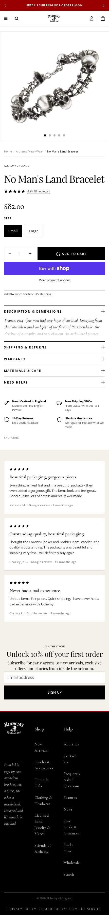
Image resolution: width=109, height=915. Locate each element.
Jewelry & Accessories (43, 765)
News (68, 809)
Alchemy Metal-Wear (29, 151)
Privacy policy (22, 909)
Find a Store (68, 848)
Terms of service (84, 909)
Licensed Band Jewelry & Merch (42, 824)
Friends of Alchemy (42, 848)
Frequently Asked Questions (72, 779)
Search (69, 874)
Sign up (55, 692)
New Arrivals (40, 747)
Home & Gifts (41, 782)
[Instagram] (19, 861)
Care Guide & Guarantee (72, 827)
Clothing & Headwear (43, 800)
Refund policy (52, 909)
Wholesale (72, 862)
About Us (71, 744)
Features (70, 797)
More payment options (54, 280)
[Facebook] (9, 861)
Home (8, 151)
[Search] (16, 18)
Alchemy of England (59, 898)
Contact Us (70, 759)
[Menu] (6, 18)
